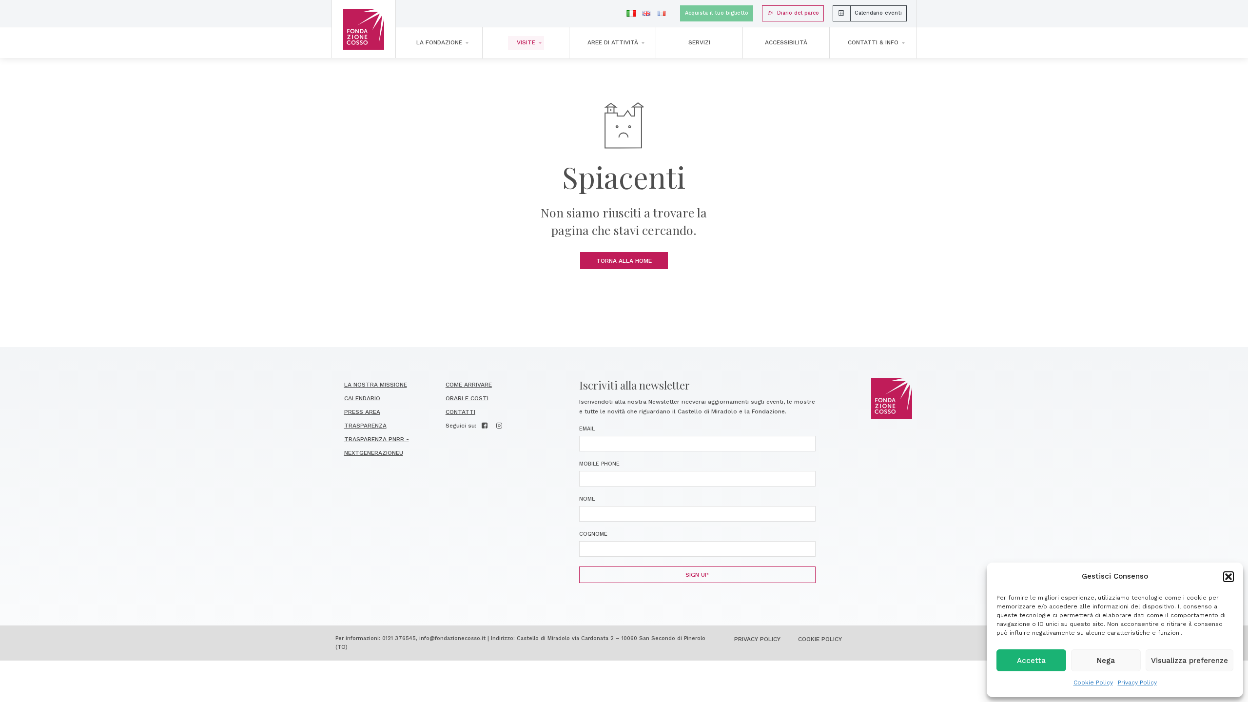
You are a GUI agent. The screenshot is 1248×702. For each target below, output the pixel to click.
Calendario (362, 398)
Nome (587, 499)
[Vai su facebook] (485, 425)
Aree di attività (612, 42)
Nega (1106, 660)
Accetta (1031, 660)
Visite (526, 42)
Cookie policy (820, 639)
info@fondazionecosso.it (452, 638)
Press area (362, 412)
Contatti (460, 412)
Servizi (699, 42)
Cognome (593, 534)
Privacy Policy (1137, 682)
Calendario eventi (878, 13)
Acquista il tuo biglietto (716, 13)
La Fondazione (439, 42)
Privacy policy (757, 639)
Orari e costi (467, 398)
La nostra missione (375, 384)
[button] (1228, 577)
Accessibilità (786, 42)
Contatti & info (873, 42)
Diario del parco (798, 13)
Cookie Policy (1093, 682)
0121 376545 (399, 638)
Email (587, 428)
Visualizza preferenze (1189, 660)
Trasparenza (365, 425)
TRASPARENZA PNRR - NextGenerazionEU (376, 446)
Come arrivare (469, 384)
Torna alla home (624, 260)
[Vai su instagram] (499, 425)
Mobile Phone (599, 464)
